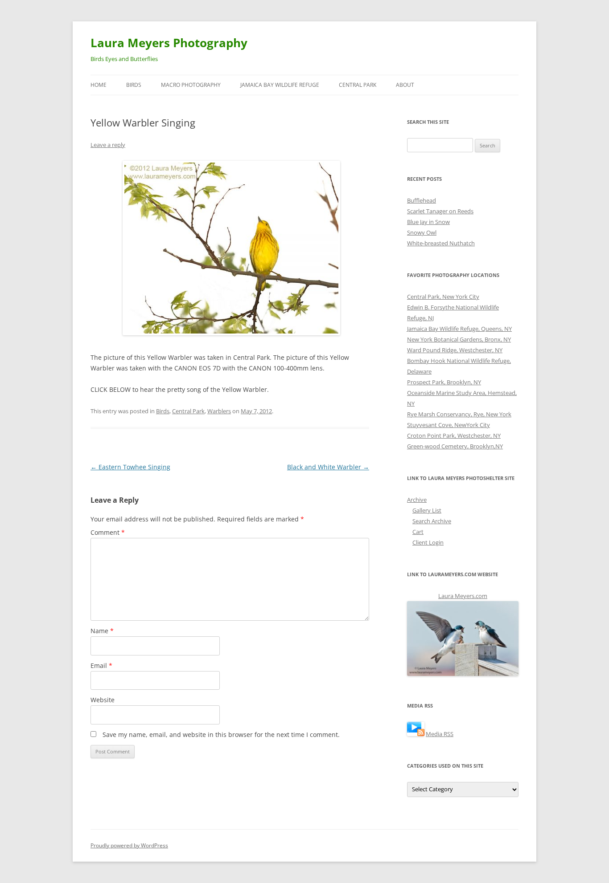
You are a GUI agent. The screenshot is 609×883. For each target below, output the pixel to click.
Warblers (219, 411)
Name (102, 631)
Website (103, 700)
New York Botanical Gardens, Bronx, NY (459, 339)
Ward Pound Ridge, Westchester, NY (454, 350)
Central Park (357, 85)
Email (101, 665)
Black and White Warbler (328, 467)
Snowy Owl (421, 232)
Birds (133, 85)
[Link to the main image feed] (415, 734)
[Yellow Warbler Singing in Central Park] (230, 248)
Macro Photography (191, 85)
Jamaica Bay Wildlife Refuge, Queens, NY (459, 329)
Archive (417, 500)
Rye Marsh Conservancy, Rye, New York (459, 414)
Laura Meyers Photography (169, 43)
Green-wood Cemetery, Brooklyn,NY (455, 446)
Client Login (428, 542)
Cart (418, 532)
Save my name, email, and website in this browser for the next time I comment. (221, 734)
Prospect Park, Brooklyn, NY (444, 382)
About (405, 85)
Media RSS (439, 734)
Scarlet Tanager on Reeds (440, 211)
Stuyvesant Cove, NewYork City (448, 425)
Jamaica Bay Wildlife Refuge (279, 85)
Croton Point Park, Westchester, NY (454, 435)
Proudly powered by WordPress (129, 845)
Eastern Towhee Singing (130, 467)
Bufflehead (421, 200)
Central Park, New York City (443, 297)
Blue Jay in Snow (428, 222)
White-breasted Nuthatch (441, 243)
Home (99, 85)
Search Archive (431, 521)
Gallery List (426, 510)
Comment (108, 532)
